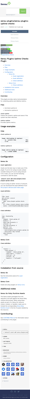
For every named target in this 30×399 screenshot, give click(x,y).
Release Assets (15, 41)
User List (20, 395)
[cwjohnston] (23, 364)
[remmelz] (9, 364)
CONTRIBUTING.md (9, 318)
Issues (25, 395)
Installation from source (12, 87)
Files (6, 67)
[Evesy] (9, 374)
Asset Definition (15, 34)
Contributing (8, 92)
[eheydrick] (13, 364)
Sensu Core (12, 83)
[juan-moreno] (23, 369)
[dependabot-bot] (4, 369)
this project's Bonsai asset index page (12, 187)
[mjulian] (4, 374)
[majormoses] (4, 364)
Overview (7, 65)
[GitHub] (12, 391)
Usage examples (10, 69)
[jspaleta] (18, 369)
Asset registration (18, 76)
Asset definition (17, 78)
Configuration (9, 72)
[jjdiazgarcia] (13, 369)
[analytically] (18, 364)
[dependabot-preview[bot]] (23, 374)
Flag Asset (5, 380)
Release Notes (14, 38)
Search (23, 11)
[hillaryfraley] (18, 374)
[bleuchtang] (9, 369)
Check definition (18, 80)
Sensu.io (5, 395)
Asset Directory (12, 395)
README (14, 31)
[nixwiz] (13, 374)
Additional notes (10, 89)
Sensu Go (12, 74)
